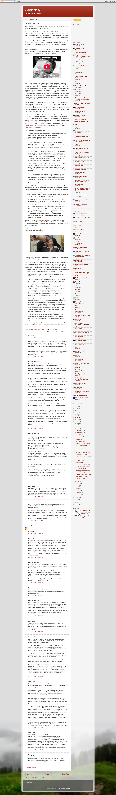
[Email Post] (48, 329)
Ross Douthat (57, 266)
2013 (76, 499)
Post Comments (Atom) (38, 777)
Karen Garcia (86, 510)
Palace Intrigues (80, 447)
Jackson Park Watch (81, 176)
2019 (76, 419)
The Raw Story (79, 359)
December (79, 430)
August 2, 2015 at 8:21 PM (35, 520)
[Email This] (51, 329)
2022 (76, 412)
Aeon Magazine (79, 44)
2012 (76, 502)
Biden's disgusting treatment (44, 220)
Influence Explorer (80, 169)
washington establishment (59, 331)
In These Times (79, 161)
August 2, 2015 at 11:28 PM (35, 595)
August (79, 439)
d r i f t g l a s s (79, 107)
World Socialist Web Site (82, 395)
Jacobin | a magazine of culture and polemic (82, 181)
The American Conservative (79, 310)
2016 (76, 426)
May (78, 486)
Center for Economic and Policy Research (82, 71)
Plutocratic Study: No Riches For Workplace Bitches (83, 465)
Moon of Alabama (80, 233)
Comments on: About (81, 81)
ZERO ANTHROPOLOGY (82, 398)
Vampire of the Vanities (82, 445)
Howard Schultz (41, 104)
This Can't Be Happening (82, 363)
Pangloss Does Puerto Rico (83, 474)
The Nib (77, 347)
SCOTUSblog (79, 290)
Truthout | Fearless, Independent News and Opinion (81, 379)
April (78, 488)
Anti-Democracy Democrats (83, 443)
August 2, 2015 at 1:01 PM (35, 356)
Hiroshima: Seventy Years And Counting (83, 471)
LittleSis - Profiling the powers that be (81, 214)
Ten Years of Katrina (81, 441)
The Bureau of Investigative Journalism (82, 324)
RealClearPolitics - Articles (82, 278)
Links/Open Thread (81, 468)
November (79, 432)
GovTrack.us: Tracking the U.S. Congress (82, 141)
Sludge (77, 298)
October (79, 434)
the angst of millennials (43, 125)
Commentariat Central (82, 454)
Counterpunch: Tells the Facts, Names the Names (82, 98)
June (78, 483)
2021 (76, 415)
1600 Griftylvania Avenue (83, 452)
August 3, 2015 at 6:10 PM (35, 632)
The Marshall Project (81, 340)
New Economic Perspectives (79, 242)
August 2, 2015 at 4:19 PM (35, 428)
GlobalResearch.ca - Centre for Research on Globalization (81, 136)
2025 (76, 406)
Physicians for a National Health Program (82, 256)
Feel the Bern (79, 462)
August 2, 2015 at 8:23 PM (35, 533)
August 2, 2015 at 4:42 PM (35, 481)
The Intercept (79, 336)
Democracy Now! (80, 111)
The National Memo (80, 344)
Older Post (65, 774)
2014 (76, 497)
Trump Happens (80, 450)
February (79, 492)
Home (47, 774)
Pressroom (78, 268)
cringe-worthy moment (44, 229)
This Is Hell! (78, 367)
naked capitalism (80, 237)
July (78, 481)
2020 (76, 417)
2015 (76, 428)
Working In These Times (82, 391)
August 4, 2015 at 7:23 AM (35, 727)
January (79, 494)
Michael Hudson (79, 225)
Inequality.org (79, 165)
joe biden (31, 331)
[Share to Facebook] (56, 329)
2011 (76, 504)
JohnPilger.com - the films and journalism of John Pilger (82, 190)
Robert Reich (79, 282)
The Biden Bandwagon (82, 476)
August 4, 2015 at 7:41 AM (35, 764)
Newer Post (28, 774)
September (80, 437)
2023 (76, 410)
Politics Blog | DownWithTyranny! (80, 261)
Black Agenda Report (81, 52)
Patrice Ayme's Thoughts (82, 251)
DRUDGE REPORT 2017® (82, 122)
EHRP (76, 124)
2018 (76, 421)
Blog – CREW (79, 61)
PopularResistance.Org (81, 264)
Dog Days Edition (80, 478)
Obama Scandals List (81, 247)
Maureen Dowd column (32, 33)
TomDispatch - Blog (81, 374)
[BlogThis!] (53, 329)
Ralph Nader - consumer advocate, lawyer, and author (82, 274)
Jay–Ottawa (31, 526)
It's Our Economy (80, 172)
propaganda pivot (29, 125)
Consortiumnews (80, 90)
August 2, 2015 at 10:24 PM (35, 582)
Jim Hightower (79, 184)
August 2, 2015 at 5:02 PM (35, 497)
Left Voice (78, 209)
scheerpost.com (79, 286)
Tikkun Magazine (80, 370)
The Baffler (78, 319)
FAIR (76, 127)
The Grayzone (79, 328)
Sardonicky (32, 10)
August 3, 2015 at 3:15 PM (35, 616)
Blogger (68, 788)
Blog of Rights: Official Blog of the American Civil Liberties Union (82, 56)
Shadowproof (79, 294)
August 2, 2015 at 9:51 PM (35, 557)
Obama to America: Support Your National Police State (83, 457)
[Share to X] (54, 329)
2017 (76, 424)
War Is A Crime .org (80, 383)
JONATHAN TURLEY (81, 195)
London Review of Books (82, 217)
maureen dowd (38, 331)
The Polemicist (79, 351)
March (78, 490)
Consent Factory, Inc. (81, 86)
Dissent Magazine (80, 115)
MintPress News (79, 229)
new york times (47, 331)
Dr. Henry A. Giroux (80, 119)
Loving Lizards (80, 460)
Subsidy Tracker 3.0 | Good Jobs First (81, 302)
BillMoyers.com (79, 48)
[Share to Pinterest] (57, 329)
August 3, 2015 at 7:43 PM (35, 676)
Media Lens (78, 221)
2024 (76, 408)
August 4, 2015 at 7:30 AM (35, 749)
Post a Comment (31, 767)
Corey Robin (78, 93)
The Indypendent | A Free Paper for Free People (82, 333)
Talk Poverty (78, 306)
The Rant (77, 355)
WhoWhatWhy (79, 387)
